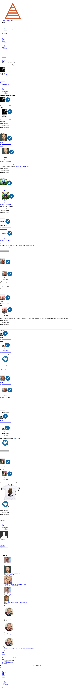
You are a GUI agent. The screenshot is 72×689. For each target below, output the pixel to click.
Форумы (3, 36)
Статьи (3, 39)
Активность (4, 37)
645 (4, 115)
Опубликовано (5, 105)
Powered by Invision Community (39, 665)
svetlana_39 (2, 190)
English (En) (6, 661)
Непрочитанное (7, 43)
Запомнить (6, 29)
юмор (7, 74)
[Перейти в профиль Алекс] (2, 71)
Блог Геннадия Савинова (18, 564)
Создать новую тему (5, 84)
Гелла (1, 341)
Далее (3, 89)
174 (4, 313)
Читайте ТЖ (6, 593)
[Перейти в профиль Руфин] (2, 264)
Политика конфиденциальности (7, 662)
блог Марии (12, 574)
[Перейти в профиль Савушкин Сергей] (6, 600)
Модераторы (6, 45)
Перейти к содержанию (4, 0)
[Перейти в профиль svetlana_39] (5, 198)
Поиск (5, 44)
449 (4, 477)
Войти (5, 30)
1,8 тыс (5, 348)
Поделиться (2, 81)
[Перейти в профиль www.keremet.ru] (2, 223)
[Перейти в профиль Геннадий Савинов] (7, 563)
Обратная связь (4, 663)
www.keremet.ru (3, 229)
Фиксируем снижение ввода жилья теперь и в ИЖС (13, 573)
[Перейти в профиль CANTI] (2, 299)
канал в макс (26, 166)
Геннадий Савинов (10, 564)
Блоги (3, 38)
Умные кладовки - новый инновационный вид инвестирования (15, 584)
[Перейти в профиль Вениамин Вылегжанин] (9, 616)
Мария (1, 142)
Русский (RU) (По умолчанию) (9, 660)
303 (4, 277)
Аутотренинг (6, 601)
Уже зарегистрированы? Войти (7, 20)
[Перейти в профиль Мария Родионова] (8, 583)
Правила (5, 682)
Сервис (3, 41)
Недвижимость (15, 585)
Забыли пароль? (7, 31)
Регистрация (4, 33)
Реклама (5, 42)
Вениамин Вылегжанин (11, 619)
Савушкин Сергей (10, 602)
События (3, 40)
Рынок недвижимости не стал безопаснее (11, 633)
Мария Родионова (10, 585)
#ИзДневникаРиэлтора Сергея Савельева (20, 602)
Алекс (4, 73)
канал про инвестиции (20, 166)
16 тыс (5, 157)
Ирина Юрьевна (3, 469)
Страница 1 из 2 (5, 91)
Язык (3, 659)
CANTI (1, 305)
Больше (5, 46)
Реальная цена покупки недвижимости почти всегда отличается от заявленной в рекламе (19, 648)
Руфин (1, 269)
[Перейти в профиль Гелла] (1, 335)
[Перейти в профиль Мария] (3, 140)
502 (4, 200)
